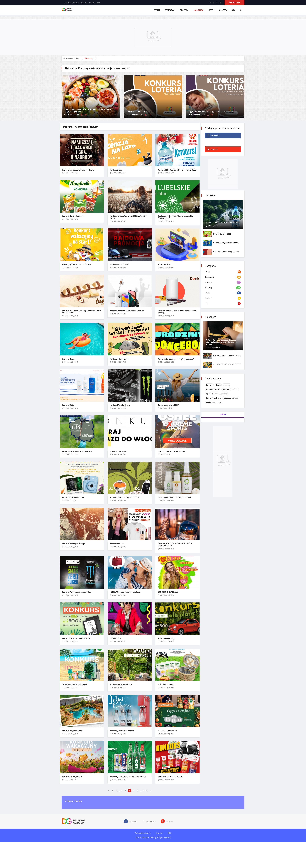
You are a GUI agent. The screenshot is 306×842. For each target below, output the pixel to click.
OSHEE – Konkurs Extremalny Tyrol (172, 451)
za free (224, 394)
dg (207, 394)
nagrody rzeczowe (231, 398)
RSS (98, 2)
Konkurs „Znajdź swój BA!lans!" (226, 252)
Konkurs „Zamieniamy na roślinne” (124, 497)
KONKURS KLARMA (166, 684)
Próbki (157, 10)
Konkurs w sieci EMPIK (119, 264)
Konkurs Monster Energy (120, 405)
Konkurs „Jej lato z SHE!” (168, 405)
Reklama (84, 2)
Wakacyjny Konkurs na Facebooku (76, 264)
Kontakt (92, 2)
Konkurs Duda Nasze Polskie (170, 777)
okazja (217, 385)
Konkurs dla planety (166, 638)
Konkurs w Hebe (116, 544)
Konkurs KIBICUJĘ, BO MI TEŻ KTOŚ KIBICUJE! (177, 170)
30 (147, 791)
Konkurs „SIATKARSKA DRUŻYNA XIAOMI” (127, 311)
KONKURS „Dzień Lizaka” (168, 592)
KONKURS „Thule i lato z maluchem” (125, 592)
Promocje (184, 10)
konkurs (209, 385)
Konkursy (198, 10)
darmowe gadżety (213, 389)
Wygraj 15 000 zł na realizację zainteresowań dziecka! (211, 111)
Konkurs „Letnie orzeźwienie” (122, 731)
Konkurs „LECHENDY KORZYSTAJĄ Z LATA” (128, 777)
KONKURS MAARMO (118, 451)
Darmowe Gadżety (72, 59)
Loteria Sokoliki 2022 (222, 234)
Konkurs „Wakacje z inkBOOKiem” (76, 638)
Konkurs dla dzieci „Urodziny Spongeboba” (176, 359)
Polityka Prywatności (72, 2)
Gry (233, 10)
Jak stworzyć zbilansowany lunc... (227, 364)
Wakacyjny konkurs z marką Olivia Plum (174, 497)
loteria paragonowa (213, 402)
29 (143, 791)
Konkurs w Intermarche (120, 359)
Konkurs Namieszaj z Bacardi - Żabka (78, 170)
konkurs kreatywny (213, 398)
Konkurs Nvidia (164, 264)
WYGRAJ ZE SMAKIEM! (167, 731)
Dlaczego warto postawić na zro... (227, 355)
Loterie (211, 10)
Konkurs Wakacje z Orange (73, 544)
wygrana (226, 385)
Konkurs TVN (115, 638)
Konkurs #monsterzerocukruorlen (76, 592)
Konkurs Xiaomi (116, 170)
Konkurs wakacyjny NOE (72, 777)
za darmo (215, 394)
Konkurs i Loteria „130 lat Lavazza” (141, 111)
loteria (235, 389)
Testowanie (170, 10)
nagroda (226, 389)
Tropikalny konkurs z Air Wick (74, 684)
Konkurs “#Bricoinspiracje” (121, 684)
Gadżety (223, 10)
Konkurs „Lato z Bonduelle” (73, 216)
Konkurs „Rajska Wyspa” (72, 731)
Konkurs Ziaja (68, 359)
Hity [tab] (224, 414)
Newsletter (234, 2)
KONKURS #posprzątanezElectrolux (77, 451)
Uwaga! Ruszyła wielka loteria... (226, 243)
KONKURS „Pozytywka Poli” (73, 497)
